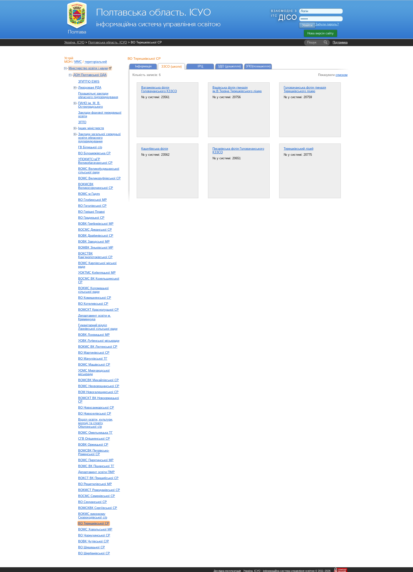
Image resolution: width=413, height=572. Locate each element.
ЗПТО (82, 122)
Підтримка (340, 42)
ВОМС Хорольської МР (95, 529)
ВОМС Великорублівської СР (99, 178)
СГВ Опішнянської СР (94, 438)
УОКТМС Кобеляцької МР (97, 272)
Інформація (143, 66)
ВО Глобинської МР (92, 200)
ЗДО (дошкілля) (229, 66)
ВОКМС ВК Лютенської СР (97, 346)
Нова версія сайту (320, 33)
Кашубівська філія (154, 148)
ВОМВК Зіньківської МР (95, 247)
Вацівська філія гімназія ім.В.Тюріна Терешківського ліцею (237, 89)
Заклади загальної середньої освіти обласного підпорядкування (99, 137)
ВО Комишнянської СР (94, 297)
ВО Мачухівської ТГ (92, 358)
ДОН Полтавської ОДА (90, 75)
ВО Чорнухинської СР (94, 535)
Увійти (307, 25)
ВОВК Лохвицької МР (94, 335)
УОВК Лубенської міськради (98, 340)
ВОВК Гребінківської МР (96, 223)
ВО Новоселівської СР (94, 413)
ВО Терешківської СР (93, 523)
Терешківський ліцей (298, 148)
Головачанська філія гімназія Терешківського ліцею (305, 89)
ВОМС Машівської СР (94, 364)
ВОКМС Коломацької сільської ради (93, 290)
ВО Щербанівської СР (94, 553)
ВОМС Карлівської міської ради (97, 264)
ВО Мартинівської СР (93, 352)
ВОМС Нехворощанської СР (98, 386)
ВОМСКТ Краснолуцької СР (98, 309)
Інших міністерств (91, 128)
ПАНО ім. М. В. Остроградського (90, 104)
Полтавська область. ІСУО (107, 42)
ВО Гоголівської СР (92, 206)
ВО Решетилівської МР (95, 484)
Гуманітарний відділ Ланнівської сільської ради (97, 327)
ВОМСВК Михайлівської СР (98, 380)
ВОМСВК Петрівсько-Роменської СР (93, 452)
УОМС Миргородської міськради (94, 372)
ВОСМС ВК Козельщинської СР (98, 280)
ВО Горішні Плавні (91, 212)
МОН (67, 62)
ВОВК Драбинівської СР (95, 235)
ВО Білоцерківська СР (94, 153)
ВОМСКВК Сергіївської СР (97, 508)
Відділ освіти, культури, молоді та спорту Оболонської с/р (95, 423)
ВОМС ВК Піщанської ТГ (96, 466)
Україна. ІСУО (74, 42)
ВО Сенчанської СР (92, 502)
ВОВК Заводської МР (94, 241)
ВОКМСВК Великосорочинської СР (95, 186)
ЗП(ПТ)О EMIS (88, 81)
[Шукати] (325, 42)
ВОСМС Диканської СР (95, 229)
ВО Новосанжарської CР (96, 407)
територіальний (96, 62)
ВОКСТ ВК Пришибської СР (98, 478)
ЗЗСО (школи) (171, 66)
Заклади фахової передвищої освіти (99, 114)
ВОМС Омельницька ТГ (95, 432)
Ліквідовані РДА (89, 87)
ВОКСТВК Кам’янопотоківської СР (95, 255)
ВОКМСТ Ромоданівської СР (99, 490)
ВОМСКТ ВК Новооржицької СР (98, 399)
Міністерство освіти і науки (88, 68)
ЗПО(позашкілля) (258, 66)
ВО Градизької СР (91, 217)
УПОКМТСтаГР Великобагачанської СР (95, 161)
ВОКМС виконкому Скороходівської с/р (92, 515)
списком (342, 75)
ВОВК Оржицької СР (93, 444)
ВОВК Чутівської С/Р (93, 541)
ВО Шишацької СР (91, 547)
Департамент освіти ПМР (96, 472)
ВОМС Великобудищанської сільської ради (98, 170)
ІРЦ (200, 66)
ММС (78, 62)
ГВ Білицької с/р (90, 147)
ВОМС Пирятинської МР (96, 460)
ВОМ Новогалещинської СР (98, 392)
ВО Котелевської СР (93, 303)
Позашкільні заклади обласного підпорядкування (98, 95)
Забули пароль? (327, 24)
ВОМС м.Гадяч (89, 194)
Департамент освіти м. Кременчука (94, 317)
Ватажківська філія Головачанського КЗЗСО (159, 89)
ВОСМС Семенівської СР (96, 496)
